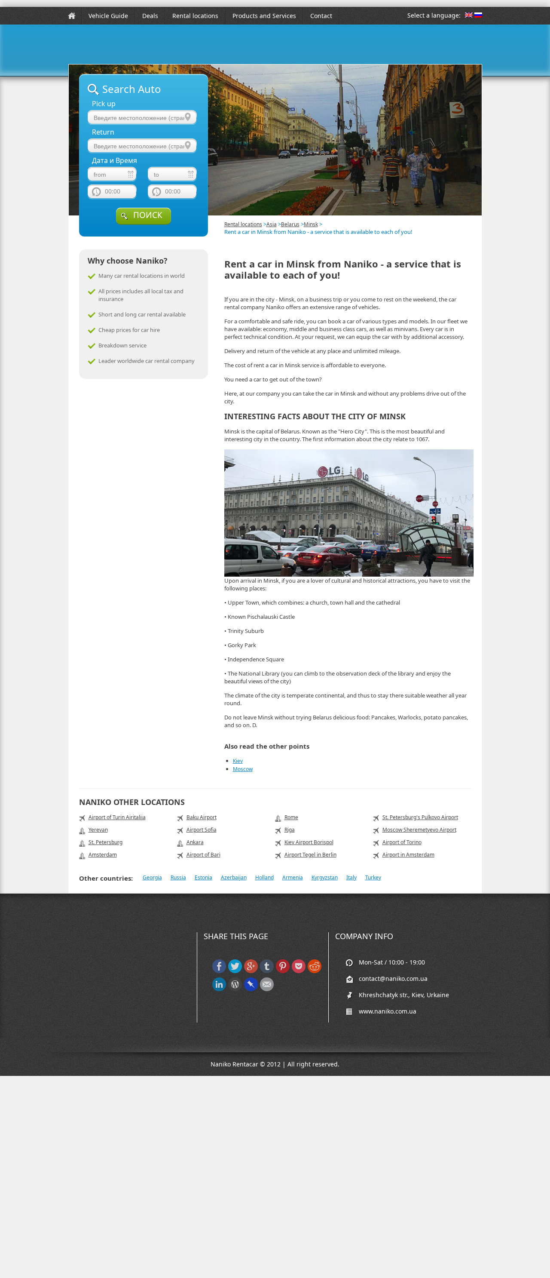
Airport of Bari (203, 854)
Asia (271, 224)
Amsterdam (103, 854)
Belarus (290, 224)
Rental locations (195, 16)
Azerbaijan (234, 877)
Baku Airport (201, 817)
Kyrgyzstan (325, 877)
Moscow (243, 769)
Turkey (373, 877)
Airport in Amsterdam (408, 854)
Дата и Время (114, 160)
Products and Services (264, 16)
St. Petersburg (105, 842)
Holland (264, 877)
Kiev (238, 761)
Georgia (152, 877)
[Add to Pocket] (299, 971)
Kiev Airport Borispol (308, 842)
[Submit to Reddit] (314, 971)
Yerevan (98, 829)
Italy (351, 877)
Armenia (292, 877)
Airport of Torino (402, 842)
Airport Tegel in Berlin (310, 854)
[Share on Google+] (251, 971)
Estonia (203, 877)
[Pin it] (283, 971)
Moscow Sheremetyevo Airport (419, 829)
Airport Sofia (201, 829)
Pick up (104, 103)
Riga (289, 829)
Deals (150, 16)
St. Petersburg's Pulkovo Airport (420, 817)
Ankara (195, 842)
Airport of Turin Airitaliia (117, 817)
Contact (321, 16)
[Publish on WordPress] (235, 989)
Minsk (311, 224)
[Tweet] (235, 971)
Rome (291, 817)
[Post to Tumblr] (267, 971)
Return (103, 132)
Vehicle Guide (108, 16)
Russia (178, 877)
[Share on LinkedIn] (219, 989)
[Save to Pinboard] (251, 989)
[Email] (267, 989)
